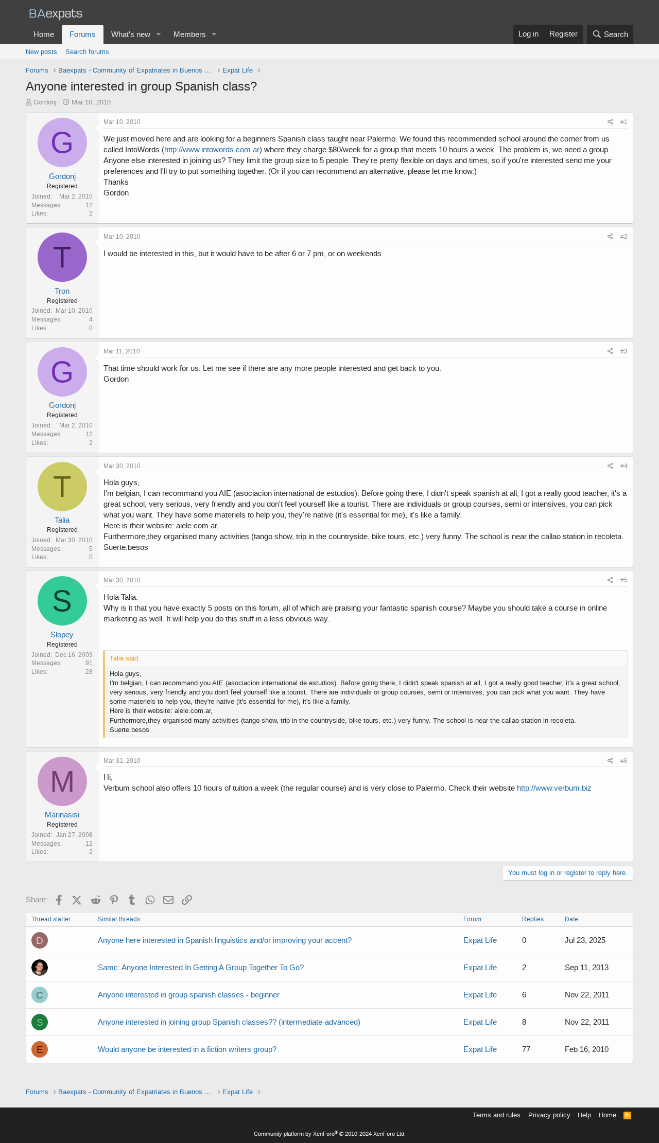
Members (190, 34)
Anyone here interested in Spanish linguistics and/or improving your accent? (225, 940)
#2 (624, 237)
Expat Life (480, 940)
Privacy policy (549, 1115)
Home (43, 34)
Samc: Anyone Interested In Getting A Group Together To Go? (201, 967)
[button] (158, 34)
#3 (624, 351)
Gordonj (45, 102)
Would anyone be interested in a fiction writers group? (187, 1049)
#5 (624, 580)
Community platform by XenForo (330, 1134)
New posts (41, 51)
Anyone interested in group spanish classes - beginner (189, 995)
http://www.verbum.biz (554, 788)
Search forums (87, 51)
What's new (130, 34)
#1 (624, 122)
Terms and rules (497, 1115)
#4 (624, 466)
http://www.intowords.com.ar (211, 150)
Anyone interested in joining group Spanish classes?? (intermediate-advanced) (229, 1022)
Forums (83, 34)
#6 (624, 761)
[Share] (610, 122)
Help (584, 1115)
